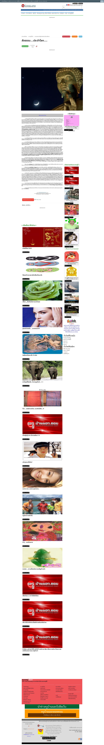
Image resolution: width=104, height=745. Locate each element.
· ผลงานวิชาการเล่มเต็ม (72, 697)
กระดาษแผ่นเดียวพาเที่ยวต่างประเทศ (71, 201)
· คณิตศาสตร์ (42, 688)
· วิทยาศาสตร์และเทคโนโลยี (45, 690)
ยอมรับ (102, 1)
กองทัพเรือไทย (71, 293)
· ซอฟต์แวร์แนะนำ (26, 694)
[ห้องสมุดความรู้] (40, 13)
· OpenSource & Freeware (28, 693)
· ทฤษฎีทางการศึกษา (72, 686)
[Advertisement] (52, 25)
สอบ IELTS (65, 341)
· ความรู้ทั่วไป (42, 686)
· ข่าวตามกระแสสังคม (59, 688)
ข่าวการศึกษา (24, 36)
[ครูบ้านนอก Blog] (34, 13)
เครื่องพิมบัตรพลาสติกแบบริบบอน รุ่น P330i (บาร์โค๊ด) (71, 127)
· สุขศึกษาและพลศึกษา (44, 694)
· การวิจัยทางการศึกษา (72, 690)
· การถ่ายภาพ (25, 696)
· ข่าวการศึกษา (58, 686)
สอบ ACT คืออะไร (67, 350)
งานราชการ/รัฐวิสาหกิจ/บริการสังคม (42, 36)
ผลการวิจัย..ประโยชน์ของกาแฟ (72, 244)
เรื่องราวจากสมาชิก (66, 36)
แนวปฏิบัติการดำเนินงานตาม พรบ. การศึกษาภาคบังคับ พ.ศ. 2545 (71, 278)
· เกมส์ (56, 695)
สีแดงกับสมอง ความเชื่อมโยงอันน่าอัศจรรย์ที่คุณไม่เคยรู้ (71, 263)
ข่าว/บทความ (74, 36)
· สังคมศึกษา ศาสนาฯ (44, 696)
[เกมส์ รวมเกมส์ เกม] (66, 13)
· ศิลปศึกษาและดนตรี (44, 698)
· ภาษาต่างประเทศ (43, 691)
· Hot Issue (25, 698)
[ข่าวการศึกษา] (29, 13)
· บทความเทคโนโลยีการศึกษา (28, 688)
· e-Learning (25, 690)
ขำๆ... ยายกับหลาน (71, 215)
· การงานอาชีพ (43, 699)
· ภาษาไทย (42, 693)
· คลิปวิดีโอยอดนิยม (59, 691)
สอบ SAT (65, 344)
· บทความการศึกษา (71, 688)
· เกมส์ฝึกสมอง (58, 697)
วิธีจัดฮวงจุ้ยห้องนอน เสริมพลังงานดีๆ (72, 303)
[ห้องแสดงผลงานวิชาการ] (55, 13)
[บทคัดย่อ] (61, 13)
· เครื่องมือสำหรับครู (71, 698)
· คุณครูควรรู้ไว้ (71, 693)
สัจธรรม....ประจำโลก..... (26, 205)
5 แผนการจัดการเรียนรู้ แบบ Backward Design (71, 230)
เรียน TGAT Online (67, 348)
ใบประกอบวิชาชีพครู (67, 337)
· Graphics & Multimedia (28, 691)
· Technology (25, 686)
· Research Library (27, 699)
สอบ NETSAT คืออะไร (67, 339)
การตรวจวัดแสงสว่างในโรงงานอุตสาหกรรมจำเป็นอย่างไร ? (71, 314)
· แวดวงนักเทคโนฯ (26, 703)
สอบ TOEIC (66, 342)
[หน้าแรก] (23, 13)
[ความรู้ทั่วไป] (71, 13)
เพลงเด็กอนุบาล (66, 353)
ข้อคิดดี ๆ (71, 174)
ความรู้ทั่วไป (30, 36)
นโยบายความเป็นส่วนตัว (43, 1)
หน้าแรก (80, 36)
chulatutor (66, 351)
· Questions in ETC (27, 701)
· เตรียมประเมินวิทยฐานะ (72, 695)
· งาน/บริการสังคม (58, 690)
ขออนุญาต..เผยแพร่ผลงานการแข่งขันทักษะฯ (71, 185)
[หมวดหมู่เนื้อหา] (48, 13)
